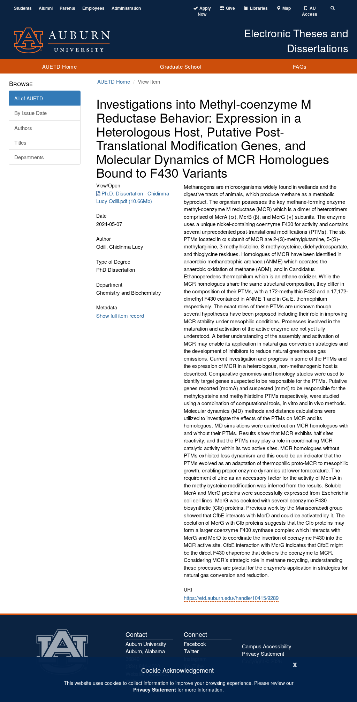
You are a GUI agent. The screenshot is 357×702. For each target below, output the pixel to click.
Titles (20, 142)
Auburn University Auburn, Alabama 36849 (146, 651)
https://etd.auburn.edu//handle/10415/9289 (231, 597)
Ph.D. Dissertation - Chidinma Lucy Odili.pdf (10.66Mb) (132, 197)
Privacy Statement (154, 689)
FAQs (300, 66)
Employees (93, 8)
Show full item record (120, 315)
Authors (23, 127)
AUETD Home (59, 66)
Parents (67, 8)
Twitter (191, 651)
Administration (126, 8)
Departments (29, 157)
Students (23, 8)
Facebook (195, 643)
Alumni (46, 8)
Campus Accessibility (266, 646)
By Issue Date (30, 112)
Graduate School (180, 66)
